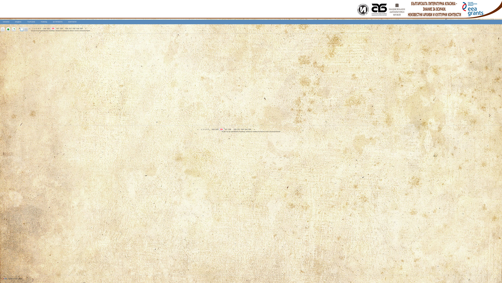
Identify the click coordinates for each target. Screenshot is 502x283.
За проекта (57, 22)
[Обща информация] (8, 29)
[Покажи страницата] (22, 29)
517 (70, 28)
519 (77, 28)
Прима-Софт (13, 279)
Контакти (72, 22)
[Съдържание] (3, 29)
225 (48, 28)
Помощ (44, 22)
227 (57, 28)
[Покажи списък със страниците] (26, 29)
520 (81, 28)
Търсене (31, 22)
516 (66, 28)
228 (61, 28)
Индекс (18, 22)
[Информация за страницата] (14, 29)
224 (44, 28)
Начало (6, 22)
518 (74, 28)
